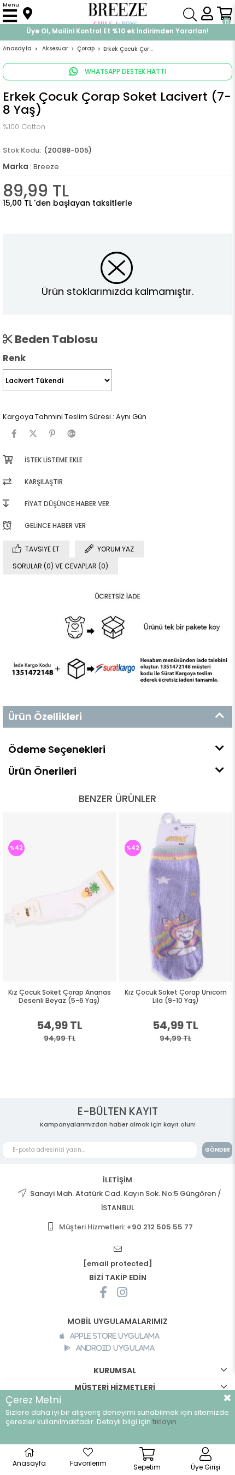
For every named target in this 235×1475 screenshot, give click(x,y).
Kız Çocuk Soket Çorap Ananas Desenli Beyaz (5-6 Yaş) (59, 996)
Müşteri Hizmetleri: (126, 1227)
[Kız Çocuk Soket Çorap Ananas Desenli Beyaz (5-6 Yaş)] (59, 897)
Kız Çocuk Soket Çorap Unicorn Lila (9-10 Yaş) (176, 996)
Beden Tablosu (55, 339)
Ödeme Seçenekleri (56, 749)
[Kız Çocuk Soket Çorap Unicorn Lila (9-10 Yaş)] (176, 897)
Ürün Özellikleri (45, 716)
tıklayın (164, 1421)
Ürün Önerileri (42, 771)
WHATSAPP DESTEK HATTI (124, 71)
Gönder (217, 1150)
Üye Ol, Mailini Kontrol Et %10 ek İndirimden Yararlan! (117, 31)
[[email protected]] (117, 1249)
